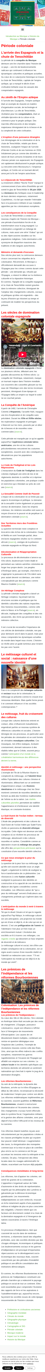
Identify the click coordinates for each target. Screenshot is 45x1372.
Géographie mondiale (16, 1313)
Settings (30, 1368)
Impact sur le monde (16, 1336)
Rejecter (19, 1368)
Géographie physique (16, 1319)
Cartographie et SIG (16, 1326)
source (18, 432)
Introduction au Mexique (16, 36)
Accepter (8, 1368)
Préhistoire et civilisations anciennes (23, 1309)
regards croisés (8, 939)
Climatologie (12, 1323)
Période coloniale (15, 1329)
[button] (22, 29)
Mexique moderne (15, 1333)
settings (30, 1363)
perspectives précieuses (24, 848)
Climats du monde (15, 1316)
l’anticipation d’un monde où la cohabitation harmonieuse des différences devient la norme (20, 757)
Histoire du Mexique (16, 1339)
